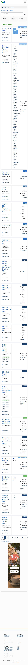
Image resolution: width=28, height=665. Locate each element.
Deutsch (5, 653)
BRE (23, 488)
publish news (6, 636)
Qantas (14, 58)
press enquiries (19, 639)
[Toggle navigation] (25, 2)
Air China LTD (14, 479)
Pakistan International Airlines (16, 80)
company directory (9, 7)
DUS (23, 359)
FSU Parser (6, 648)
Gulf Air (14, 55)
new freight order (20, 636)
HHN (23, 339)
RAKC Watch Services (8, 650)
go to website (5, 40)
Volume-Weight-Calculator (8, 647)
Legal (18, 646)
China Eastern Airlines (14, 140)
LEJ (23, 320)
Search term (5, 13)
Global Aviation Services (15, 96)
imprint (18, 649)
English (8, 653)
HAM (23, 303)
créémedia (17, 662)
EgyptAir (15, 56)
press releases (6, 635)
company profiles (8, 638)
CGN (23, 271)
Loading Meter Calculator (8, 649)
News (5, 634)
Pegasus (15, 118)
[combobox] (5, 19)
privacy (18, 648)
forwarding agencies (7, 639)
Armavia (15, 121)
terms (18, 647)
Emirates (15, 70)
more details (5, 37)
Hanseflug (15, 62)
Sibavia (14, 153)
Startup (14, 28)
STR (23, 468)
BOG (23, 178)
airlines (12, 639)
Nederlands (12, 653)
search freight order (20, 635)
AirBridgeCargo (16, 113)
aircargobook (20, 638)
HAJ (23, 508)
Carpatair (15, 50)
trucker (5, 640)
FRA (23, 37)
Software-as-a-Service (15, 32)
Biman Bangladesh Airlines (16, 162)
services (6, 646)
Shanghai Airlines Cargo (15, 150)
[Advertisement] (14, 606)
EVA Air (14, 127)
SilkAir (14, 119)
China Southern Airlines (15, 145)
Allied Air (15, 112)
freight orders (20, 634)
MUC (23, 529)
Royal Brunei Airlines (14, 124)
